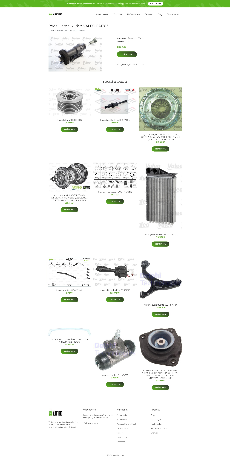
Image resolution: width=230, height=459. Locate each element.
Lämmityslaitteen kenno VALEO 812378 (161, 234)
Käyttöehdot (156, 424)
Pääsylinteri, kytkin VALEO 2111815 (115, 120)
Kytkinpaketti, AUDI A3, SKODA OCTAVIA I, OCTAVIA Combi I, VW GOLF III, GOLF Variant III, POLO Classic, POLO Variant (160, 137)
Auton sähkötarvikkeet (126, 424)
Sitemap (154, 433)
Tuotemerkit (173, 14)
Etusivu (51, 30)
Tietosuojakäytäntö (159, 428)
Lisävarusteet (133, 14)
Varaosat (117, 14)
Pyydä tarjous (155, 4)
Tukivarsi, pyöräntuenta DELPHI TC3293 (161, 305)
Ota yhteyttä (156, 419)
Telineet (149, 14)
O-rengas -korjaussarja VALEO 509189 (115, 192)
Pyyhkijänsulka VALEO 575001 (69, 290)
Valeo (140, 38)
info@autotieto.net (90, 423)
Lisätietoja (127, 54)
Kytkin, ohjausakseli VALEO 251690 (115, 290)
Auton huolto (122, 415)
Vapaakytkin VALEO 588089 (69, 120)
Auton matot (102, 14)
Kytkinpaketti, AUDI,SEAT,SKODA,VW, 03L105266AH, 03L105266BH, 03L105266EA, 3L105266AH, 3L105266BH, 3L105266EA (69, 197)
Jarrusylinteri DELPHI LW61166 (115, 375)
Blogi (160, 14)
